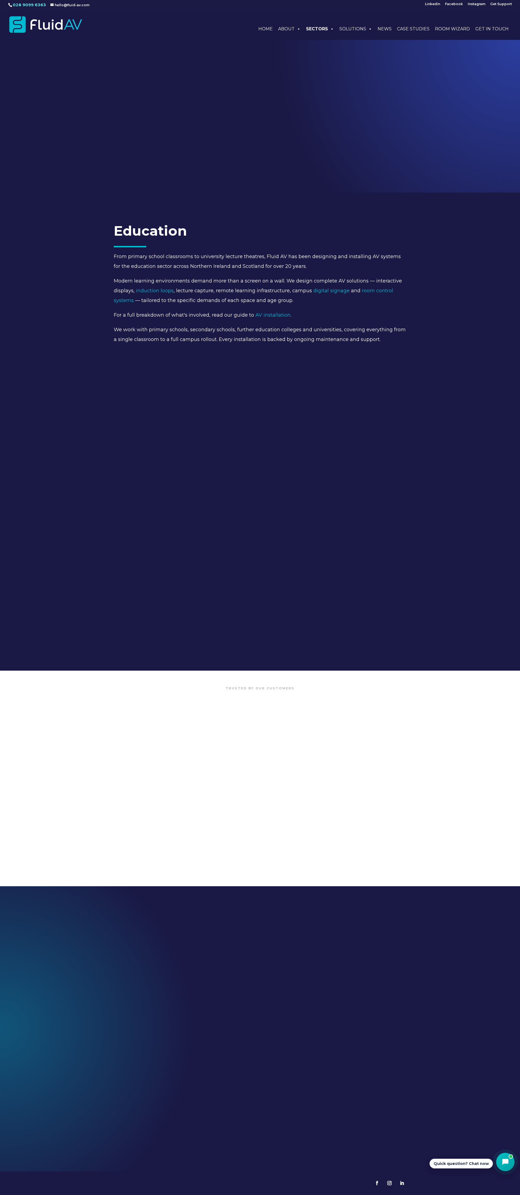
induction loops (155, 291)
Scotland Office (260, 1085)
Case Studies (413, 28)
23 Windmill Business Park (167, 1094)
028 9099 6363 (29, 4)
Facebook (454, 4)
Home (265, 28)
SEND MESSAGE (450, 1013)
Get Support (501, 4)
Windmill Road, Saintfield (166, 1100)
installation (277, 315)
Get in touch (492, 28)
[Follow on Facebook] (377, 1183)
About (286, 28)
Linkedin (432, 4)
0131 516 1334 (260, 1117)
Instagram (476, 4)
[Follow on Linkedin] (402, 1183)
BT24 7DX (167, 1107)
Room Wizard (452, 28)
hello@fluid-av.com (369, 1094)
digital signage (331, 291)
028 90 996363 (167, 1117)
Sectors (317, 28)
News (385, 28)
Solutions (352, 28)
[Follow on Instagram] (389, 1183)
